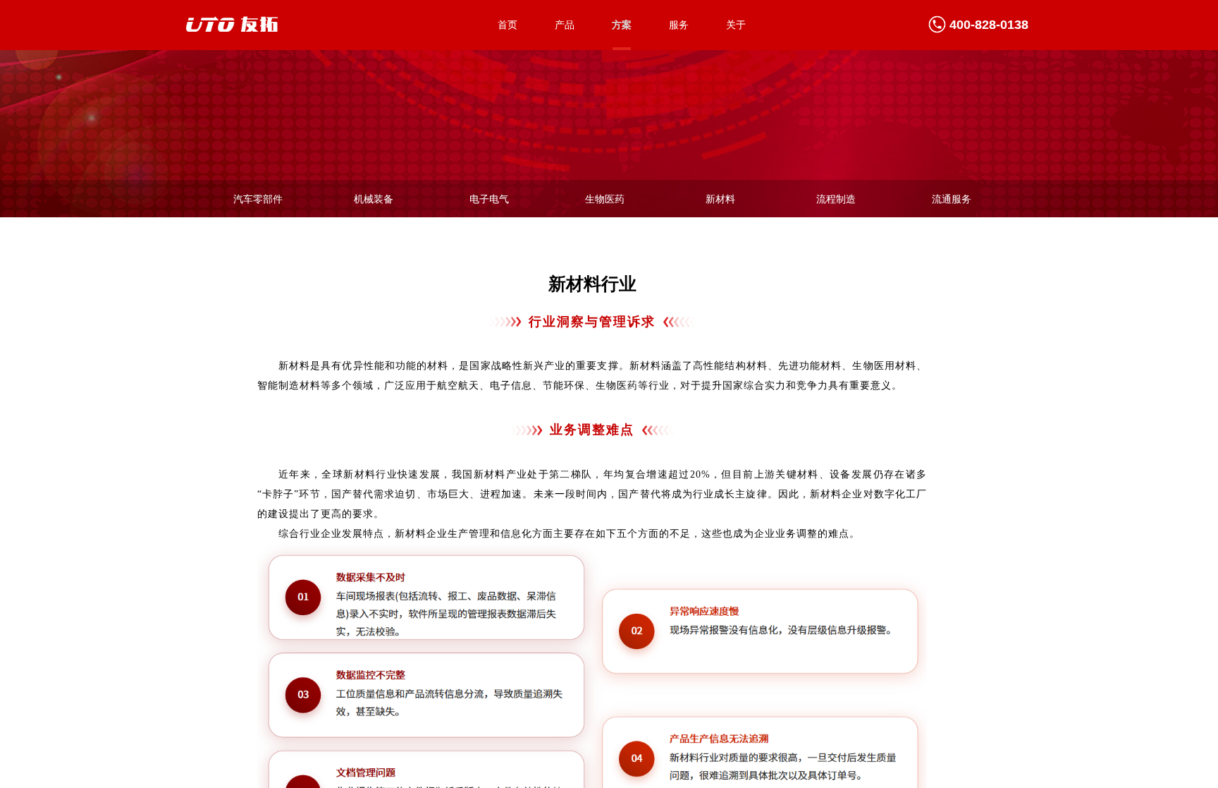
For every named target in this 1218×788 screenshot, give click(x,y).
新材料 (720, 199)
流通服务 (951, 199)
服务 (679, 25)
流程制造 (836, 199)
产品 (564, 25)
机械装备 (373, 199)
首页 (507, 25)
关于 (736, 25)
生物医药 (605, 199)
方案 (622, 25)
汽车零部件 (258, 199)
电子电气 (489, 199)
